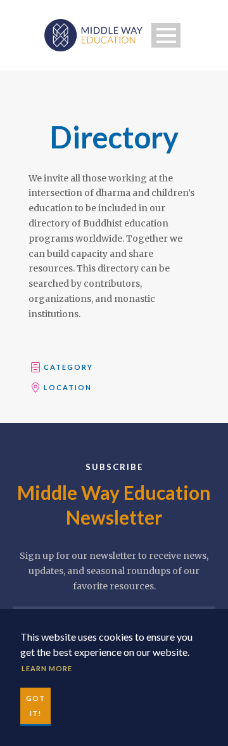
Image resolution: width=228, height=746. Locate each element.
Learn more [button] (47, 668)
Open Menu (165, 35)
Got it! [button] (35, 705)
